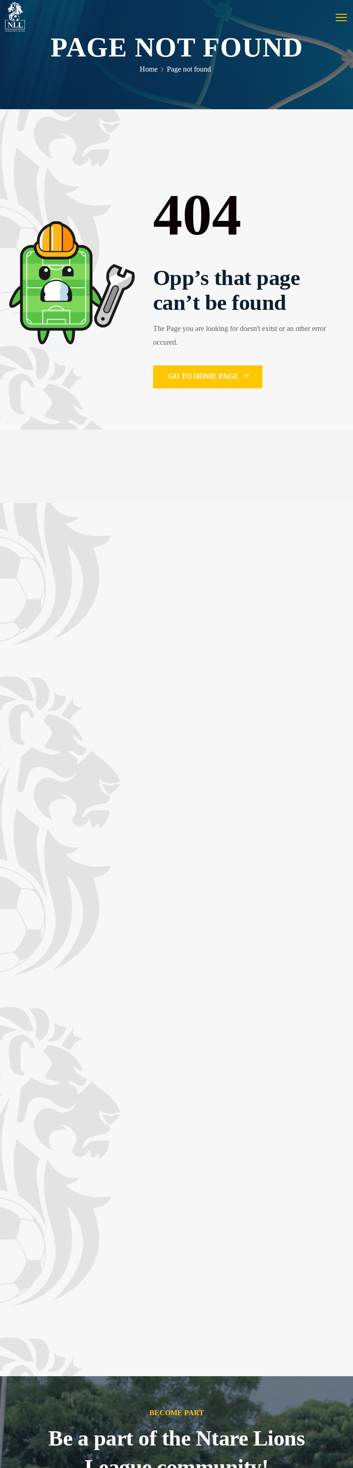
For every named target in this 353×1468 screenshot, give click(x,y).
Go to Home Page (204, 376)
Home (149, 69)
